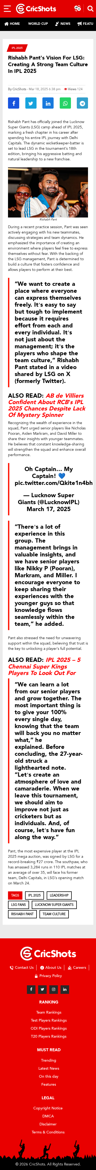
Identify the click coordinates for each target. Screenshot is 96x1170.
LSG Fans (18, 905)
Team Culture (54, 914)
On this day (48, 1076)
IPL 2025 (17, 48)
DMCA (48, 1116)
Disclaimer (48, 1124)
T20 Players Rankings (48, 1036)
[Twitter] (42, 989)
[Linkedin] (65, 989)
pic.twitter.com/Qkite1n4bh (54, 483)
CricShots (19, 89)
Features (48, 1084)
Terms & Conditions (48, 1132)
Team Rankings (48, 1012)
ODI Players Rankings (49, 1028)
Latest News (48, 1068)
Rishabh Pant (22, 914)
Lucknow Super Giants (54, 905)
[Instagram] (53, 989)
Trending (48, 1060)
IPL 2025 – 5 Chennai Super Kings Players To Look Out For (44, 666)
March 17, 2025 (49, 509)
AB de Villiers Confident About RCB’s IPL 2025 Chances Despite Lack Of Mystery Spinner (46, 405)
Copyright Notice (48, 1108)
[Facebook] (31, 989)
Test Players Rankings (49, 1020)
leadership (59, 895)
